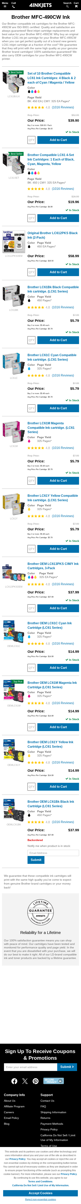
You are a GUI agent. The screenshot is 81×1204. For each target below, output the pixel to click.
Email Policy (11, 1117)
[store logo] (40, 5)
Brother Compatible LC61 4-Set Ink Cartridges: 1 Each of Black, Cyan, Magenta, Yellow (51, 159)
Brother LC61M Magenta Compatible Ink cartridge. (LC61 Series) (51, 428)
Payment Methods (51, 1123)
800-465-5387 (13, 7)
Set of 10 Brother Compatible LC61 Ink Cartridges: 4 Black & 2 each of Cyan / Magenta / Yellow (52, 78)
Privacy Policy (49, 1129)
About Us (9, 1100)
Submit (36, 860)
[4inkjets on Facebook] (14, 1081)
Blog (6, 1123)
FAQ (43, 1106)
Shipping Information (53, 1112)
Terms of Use (48, 1145)
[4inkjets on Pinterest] (36, 1081)
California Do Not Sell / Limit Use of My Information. (40, 1185)
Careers (9, 1112)
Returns (45, 1117)
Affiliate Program (14, 1106)
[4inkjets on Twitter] (25, 1081)
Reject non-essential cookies (40, 1199)
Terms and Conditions (40, 1181)
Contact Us (47, 1100)
